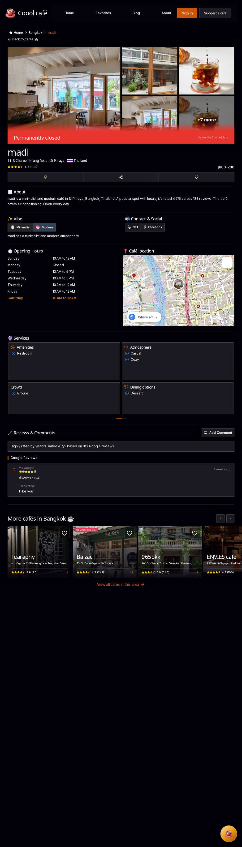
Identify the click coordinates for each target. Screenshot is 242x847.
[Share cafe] (121, 177)
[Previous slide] (220, 518)
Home (69, 13)
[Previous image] (13, 552)
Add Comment (220, 433)
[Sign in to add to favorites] (196, 177)
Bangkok (35, 32)
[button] (178, 284)
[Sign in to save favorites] (64, 533)
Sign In (187, 13)
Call (135, 227)
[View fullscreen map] (227, 262)
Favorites (103, 13)
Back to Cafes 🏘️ (25, 39)
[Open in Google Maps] (45, 177)
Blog (136, 13)
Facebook (155, 227)
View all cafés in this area (118, 584)
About (166, 13)
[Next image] (65, 552)
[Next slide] (230, 518)
